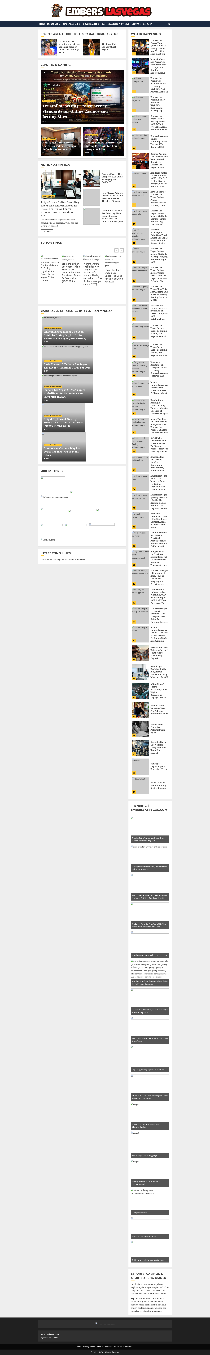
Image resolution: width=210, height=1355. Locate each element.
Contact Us (127, 1346)
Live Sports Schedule (139, 1213)
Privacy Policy (89, 1346)
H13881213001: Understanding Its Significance (140, 785)
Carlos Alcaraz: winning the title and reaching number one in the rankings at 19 (49, 47)
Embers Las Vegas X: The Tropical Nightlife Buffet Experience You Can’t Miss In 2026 (65, 393)
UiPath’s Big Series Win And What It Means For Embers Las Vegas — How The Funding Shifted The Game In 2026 (140, 445)
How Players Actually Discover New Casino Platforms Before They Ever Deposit (91, 197)
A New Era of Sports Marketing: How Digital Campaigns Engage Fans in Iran (140, 691)
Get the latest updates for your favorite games (148, 1260)
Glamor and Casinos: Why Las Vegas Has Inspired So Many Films (62, 452)
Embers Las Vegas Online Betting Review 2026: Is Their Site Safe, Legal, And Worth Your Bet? (140, 123)
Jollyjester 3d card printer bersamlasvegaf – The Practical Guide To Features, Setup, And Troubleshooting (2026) (140, 558)
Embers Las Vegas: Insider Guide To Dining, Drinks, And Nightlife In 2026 (140, 350)
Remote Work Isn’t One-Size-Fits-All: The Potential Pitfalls (140, 710)
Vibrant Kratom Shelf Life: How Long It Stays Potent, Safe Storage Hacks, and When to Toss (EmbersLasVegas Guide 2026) (92, 274)
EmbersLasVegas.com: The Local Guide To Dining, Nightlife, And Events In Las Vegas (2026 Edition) (50, 271)
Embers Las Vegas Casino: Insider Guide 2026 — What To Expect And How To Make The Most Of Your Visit (140, 274)
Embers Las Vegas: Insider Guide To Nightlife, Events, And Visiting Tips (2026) (140, 104)
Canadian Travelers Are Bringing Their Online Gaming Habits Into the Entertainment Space (91, 216)
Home (42, 24)
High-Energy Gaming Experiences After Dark (148, 1070)
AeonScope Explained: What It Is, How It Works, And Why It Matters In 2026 (140, 672)
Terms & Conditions (104, 1346)
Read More (47, 231)
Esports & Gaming (72, 24)
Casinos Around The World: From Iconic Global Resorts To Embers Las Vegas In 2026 (140, 161)
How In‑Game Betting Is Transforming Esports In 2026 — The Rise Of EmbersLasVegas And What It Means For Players (140, 407)
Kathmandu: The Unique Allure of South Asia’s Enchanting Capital (140, 653)
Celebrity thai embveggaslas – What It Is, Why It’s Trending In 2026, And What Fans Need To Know (140, 596)
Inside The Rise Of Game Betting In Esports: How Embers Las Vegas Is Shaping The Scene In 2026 (140, 426)
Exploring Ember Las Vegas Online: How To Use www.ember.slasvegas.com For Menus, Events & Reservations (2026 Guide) (71, 272)
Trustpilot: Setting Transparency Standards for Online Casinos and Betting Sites (82, 97)
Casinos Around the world (115, 24)
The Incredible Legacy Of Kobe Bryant (91, 47)
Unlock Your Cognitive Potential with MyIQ (140, 729)
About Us (136, 24)
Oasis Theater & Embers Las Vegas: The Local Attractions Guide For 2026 (114, 276)
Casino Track (79, 559)
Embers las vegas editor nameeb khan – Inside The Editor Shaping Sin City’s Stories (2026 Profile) (140, 577)
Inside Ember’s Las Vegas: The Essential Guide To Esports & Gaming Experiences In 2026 (140, 66)
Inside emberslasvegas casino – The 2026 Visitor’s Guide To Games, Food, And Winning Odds (140, 634)
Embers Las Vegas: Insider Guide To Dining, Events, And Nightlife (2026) (140, 331)
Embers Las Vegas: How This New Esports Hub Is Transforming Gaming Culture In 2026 (140, 293)
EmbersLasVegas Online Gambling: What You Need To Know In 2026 (140, 142)
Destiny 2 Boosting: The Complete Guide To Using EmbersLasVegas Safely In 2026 (140, 369)
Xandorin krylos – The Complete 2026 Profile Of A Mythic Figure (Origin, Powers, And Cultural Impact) (140, 180)
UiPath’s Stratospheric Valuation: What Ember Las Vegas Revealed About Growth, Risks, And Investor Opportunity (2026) (140, 236)
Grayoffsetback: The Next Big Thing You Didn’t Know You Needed (140, 748)
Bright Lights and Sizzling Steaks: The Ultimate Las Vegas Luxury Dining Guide (63, 422)
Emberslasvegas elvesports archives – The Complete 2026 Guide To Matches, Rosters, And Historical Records (140, 615)
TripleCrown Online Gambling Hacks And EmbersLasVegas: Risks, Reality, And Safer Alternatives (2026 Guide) (61, 184)
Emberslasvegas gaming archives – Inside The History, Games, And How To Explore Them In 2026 (140, 501)
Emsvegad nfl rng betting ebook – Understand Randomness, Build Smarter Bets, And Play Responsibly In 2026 (140, 464)
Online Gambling (91, 24)
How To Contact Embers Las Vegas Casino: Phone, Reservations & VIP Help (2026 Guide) (140, 198)
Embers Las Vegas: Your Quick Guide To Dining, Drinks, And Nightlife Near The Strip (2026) (140, 47)
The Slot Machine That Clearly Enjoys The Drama (149, 955)
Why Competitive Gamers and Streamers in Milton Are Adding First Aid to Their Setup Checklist (103, 144)
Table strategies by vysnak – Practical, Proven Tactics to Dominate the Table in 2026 (140, 539)
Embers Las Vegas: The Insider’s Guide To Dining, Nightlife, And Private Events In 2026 (140, 85)
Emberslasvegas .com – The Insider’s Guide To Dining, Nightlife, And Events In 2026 (140, 482)
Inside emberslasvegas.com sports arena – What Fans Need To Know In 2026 (140, 388)
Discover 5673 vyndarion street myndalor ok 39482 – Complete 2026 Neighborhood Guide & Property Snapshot (140, 312)
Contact (147, 24)
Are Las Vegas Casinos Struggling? (144, 1155)
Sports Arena (53, 24)
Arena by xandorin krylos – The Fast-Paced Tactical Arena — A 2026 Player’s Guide (140, 520)
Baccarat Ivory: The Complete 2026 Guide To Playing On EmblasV (91, 178)
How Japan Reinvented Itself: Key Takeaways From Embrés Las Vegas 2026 (59, 146)
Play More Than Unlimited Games (144, 1236)
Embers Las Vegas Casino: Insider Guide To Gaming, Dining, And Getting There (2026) (140, 217)
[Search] (169, 24)
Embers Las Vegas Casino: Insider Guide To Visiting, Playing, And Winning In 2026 (140, 255)
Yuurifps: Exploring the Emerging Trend (140, 767)
